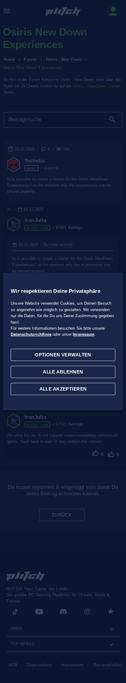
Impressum (83, 334)
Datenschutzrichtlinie (31, 334)
